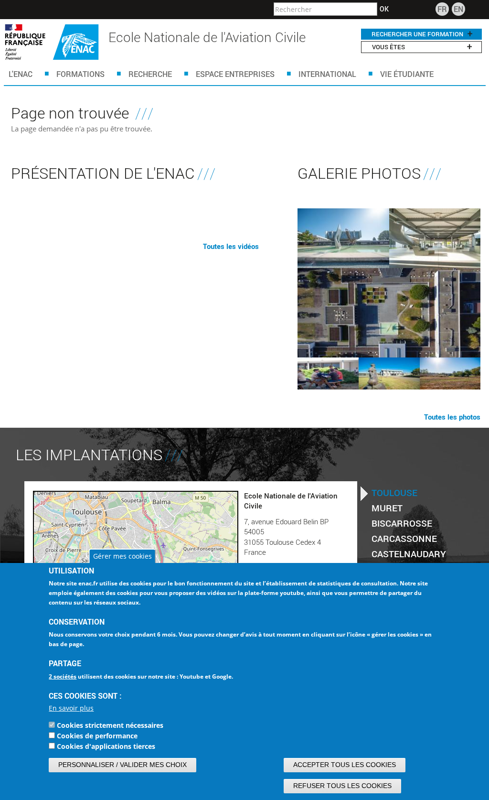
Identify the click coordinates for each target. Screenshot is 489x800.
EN (458, 9)
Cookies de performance (97, 735)
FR (442, 9)
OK (384, 9)
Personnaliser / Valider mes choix (122, 764)
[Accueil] (52, 42)
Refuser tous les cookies (342, 785)
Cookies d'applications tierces (106, 746)
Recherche (150, 74)
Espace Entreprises (235, 74)
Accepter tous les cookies (344, 764)
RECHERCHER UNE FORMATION (417, 34)
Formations (80, 74)
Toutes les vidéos (231, 246)
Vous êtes (388, 47)
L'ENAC (20, 74)
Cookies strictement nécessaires (110, 725)
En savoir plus (71, 708)
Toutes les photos (452, 417)
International (327, 74)
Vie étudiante (407, 74)
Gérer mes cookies (122, 556)
